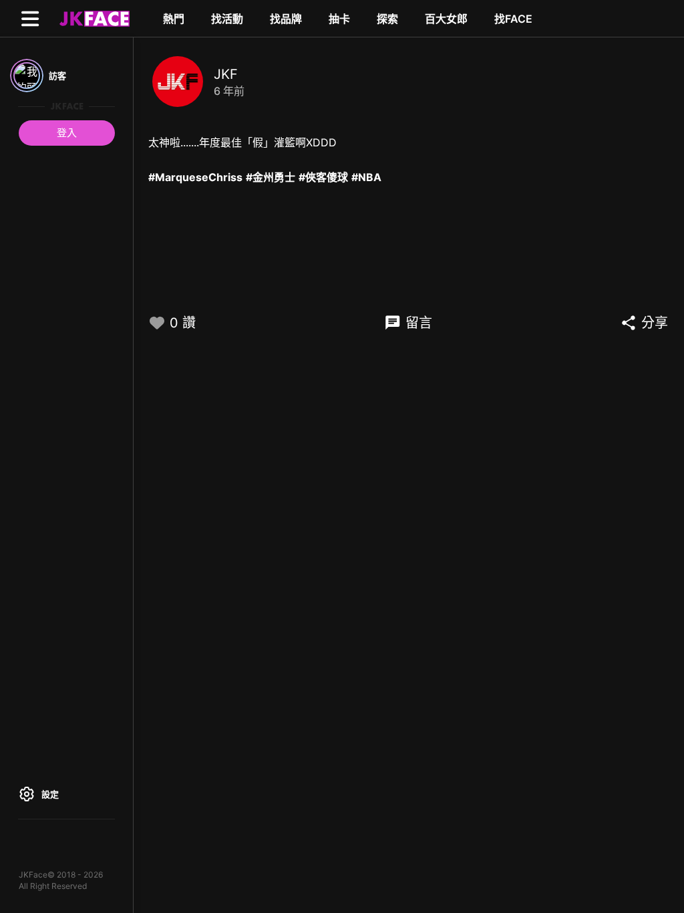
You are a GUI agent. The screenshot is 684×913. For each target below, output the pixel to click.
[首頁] (93, 18)
